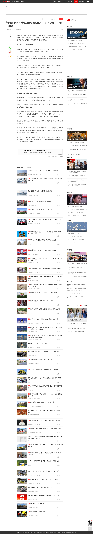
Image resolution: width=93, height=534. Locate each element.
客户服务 (49, 532)
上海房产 (69, 27)
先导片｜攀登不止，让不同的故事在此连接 (77, 323)
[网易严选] (64, 1)
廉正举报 (70, 532)
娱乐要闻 (69, 193)
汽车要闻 (69, 250)
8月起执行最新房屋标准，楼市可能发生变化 (43, 402)
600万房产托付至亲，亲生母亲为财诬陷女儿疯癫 (45, 420)
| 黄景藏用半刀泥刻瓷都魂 (74, 293)
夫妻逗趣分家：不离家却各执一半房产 (41, 301)
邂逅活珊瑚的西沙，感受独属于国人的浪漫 (77, 326)
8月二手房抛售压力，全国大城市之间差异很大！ (77, 43)
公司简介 (37, 532)
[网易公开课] (59, 1)
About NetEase (32, 532)
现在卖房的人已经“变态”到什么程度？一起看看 (44, 479)
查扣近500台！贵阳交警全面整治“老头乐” (40, 487)
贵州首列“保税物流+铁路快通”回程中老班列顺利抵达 (44, 495)
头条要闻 (69, 77)
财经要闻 (69, 129)
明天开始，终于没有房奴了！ (39, 503)
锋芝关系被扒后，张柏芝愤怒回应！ (75, 206)
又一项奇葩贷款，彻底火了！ (74, 154)
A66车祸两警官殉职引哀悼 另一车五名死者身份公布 (43, 461)
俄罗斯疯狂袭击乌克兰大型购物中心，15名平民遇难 (43, 351)
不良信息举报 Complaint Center (62, 532)
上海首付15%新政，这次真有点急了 (75, 49)
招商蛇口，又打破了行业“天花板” (38, 343)
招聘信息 (45, 532)
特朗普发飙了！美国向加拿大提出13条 (76, 142)
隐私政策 (53, 532)
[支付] (68, 1)
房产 (72, 305)
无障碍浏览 (22, 1)
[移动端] (55, 1)
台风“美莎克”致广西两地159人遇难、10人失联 (44, 319)
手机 (77, 305)
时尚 (81, 305)
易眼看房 (60, 154)
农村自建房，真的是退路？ (38, 511)
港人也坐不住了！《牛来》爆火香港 (75, 212)
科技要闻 (69, 220)
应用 (17, 1)
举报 (62, 29)
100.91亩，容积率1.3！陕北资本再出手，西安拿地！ (44, 170)
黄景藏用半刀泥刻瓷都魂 (73, 329)
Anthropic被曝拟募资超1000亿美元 (75, 242)
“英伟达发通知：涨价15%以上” (74, 233)
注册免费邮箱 (81, 1)
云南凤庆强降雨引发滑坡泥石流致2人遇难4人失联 (45, 309)
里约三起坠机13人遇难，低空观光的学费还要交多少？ (44, 471)
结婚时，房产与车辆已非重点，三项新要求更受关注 (46, 428)
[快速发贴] (10, 36)
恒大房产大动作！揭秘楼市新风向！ (41, 201)
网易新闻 (72, 19)
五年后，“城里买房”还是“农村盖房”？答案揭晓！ (44, 370)
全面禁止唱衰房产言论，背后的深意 (41, 209)
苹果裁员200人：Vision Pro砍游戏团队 (76, 239)
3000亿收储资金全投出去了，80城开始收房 (43, 240)
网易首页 (13, 1)
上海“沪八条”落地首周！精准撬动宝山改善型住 (77, 40)
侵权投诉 (74, 532)
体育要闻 (69, 157)
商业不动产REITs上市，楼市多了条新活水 (43, 250)
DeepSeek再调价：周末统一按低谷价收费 (76, 236)
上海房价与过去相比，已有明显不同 (41, 359)
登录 (76, 1)
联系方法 (41, 532)
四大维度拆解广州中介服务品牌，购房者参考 (41, 191)
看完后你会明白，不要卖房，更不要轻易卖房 (44, 292)
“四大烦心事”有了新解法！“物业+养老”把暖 (77, 46)
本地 (85, 305)
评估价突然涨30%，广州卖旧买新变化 (34, 150)
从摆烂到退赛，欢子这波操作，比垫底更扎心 (77, 209)
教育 (68, 305)
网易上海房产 (12, 19)
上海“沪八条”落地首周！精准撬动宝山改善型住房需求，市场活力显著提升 (37, 152)
